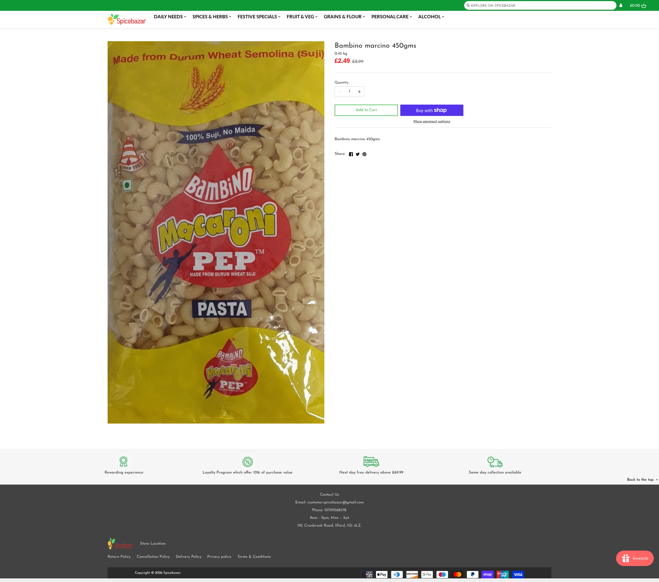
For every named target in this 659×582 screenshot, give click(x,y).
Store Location (153, 544)
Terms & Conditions (254, 557)
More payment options (431, 121)
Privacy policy (219, 557)
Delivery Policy (188, 557)
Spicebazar (172, 573)
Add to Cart (366, 110)
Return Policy (119, 557)
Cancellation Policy (153, 557)
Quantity (342, 82)
